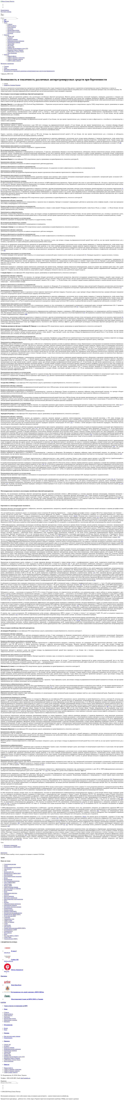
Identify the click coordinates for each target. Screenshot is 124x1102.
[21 (119, 483)
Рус (2, 15)
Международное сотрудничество (13, 899)
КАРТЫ (3, 1002)
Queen (6, 866)
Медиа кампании (9, 896)
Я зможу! (10, 38)
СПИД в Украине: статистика (16, 57)
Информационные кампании (15, 41)
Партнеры (10, 28)
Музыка (6, 902)
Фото (5, 934)
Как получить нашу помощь (12, 1036)
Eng (5, 19)
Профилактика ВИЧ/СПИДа (12, 914)
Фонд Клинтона (12, 53)
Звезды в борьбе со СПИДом (12, 888)
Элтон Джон (7, 937)
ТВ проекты (7, 926)
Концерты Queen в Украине (15, 50)
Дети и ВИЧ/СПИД (9, 882)
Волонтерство (8, 879)
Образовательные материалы (12, 904)
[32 (10, 520)
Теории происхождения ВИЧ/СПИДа (15, 928)
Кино (5, 891)
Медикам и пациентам (10, 845)
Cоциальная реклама (10, 864)
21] (46, 464)
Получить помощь (6, 11)
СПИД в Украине (9, 922)
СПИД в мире (8, 920)
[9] (84, 312)
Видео (6, 878)
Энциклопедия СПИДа (10, 938)
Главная (6, 21)
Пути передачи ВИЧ (10, 916)
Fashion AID (10, 47)
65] (21, 839)
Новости (6, 54)
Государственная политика (11, 881)
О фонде (9, 24)
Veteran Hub (10, 44)
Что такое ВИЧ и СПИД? (11, 935)
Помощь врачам (8, 910)
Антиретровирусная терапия (12, 867)
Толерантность (8, 931)
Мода (5, 900)
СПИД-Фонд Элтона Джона (15, 51)
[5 (5, 803)
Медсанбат (10, 45)
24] (122, 483)
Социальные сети (9, 919)
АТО (5, 870)
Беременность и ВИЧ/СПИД (12, 847)
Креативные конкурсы (10, 893)
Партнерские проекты (13, 42)
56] (8, 803)
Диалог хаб (10, 36)
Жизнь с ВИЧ (8, 885)
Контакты (10, 33)
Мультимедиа (8, 1025)
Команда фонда (11, 25)
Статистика (7, 925)
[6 (63, 824)
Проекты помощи (12, 39)
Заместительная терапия (11, 887)
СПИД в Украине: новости (15, 59)
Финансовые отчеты (13, 30)
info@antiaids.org (25, 1078)
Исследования (8, 890)
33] (12, 520)
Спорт (6, 923)
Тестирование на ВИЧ (10, 929)
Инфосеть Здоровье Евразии (12, 85)
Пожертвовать (5, 10)
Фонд (5, 22)
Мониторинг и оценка (13, 32)
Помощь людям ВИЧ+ (10, 911)
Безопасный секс (9, 872)
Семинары (7, 917)
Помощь (6, 1033)
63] (67, 824)
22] (114, 479)
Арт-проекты (8, 869)
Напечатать (4, 853)
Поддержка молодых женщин (12, 907)
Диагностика (8, 884)
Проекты (6, 35)
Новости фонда (11, 56)
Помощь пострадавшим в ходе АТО (17, 48)
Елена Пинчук (11, 27)
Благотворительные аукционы (13, 876)
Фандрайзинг (8, 932)
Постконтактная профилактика (13, 913)
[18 (43, 464)
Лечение (6, 894)
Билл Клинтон (8, 875)
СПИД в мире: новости (14, 60)
